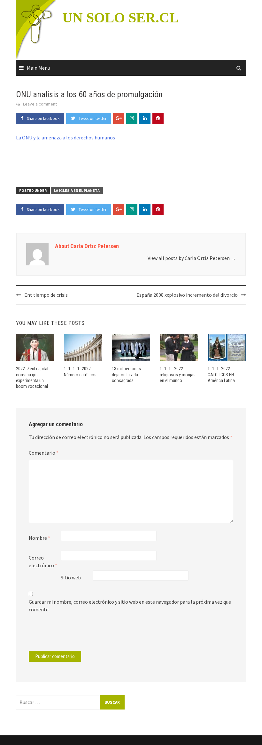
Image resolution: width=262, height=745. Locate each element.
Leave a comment (40, 104)
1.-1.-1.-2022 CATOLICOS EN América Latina (221, 374)
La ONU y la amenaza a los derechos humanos (65, 137)
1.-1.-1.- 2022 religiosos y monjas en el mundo (178, 374)
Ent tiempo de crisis (46, 295)
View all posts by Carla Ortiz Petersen (192, 258)
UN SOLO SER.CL (120, 18)
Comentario (43, 453)
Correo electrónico (43, 561)
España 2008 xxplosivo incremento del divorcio (187, 295)
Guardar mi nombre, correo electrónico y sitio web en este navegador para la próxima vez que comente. (130, 606)
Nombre (39, 538)
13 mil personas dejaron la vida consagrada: (126, 374)
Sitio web (71, 577)
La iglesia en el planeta (77, 190)
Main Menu (38, 68)
